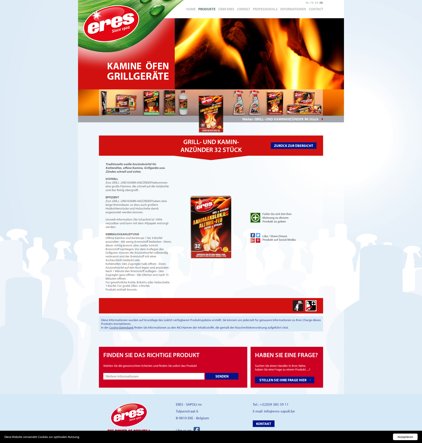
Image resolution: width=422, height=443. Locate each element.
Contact (316, 9)
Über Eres (226, 9)
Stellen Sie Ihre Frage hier (282, 380)
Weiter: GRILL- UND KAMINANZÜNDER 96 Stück (280, 119)
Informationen (293, 9)
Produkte (207, 9)
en (316, 2)
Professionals (265, 9)
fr (311, 2)
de (321, 2)
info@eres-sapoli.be (279, 411)
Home (191, 9)
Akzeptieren (405, 437)
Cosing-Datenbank (121, 327)
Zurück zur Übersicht (293, 145)
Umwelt (243, 9)
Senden (222, 376)
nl (307, 2)
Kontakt (263, 423)
